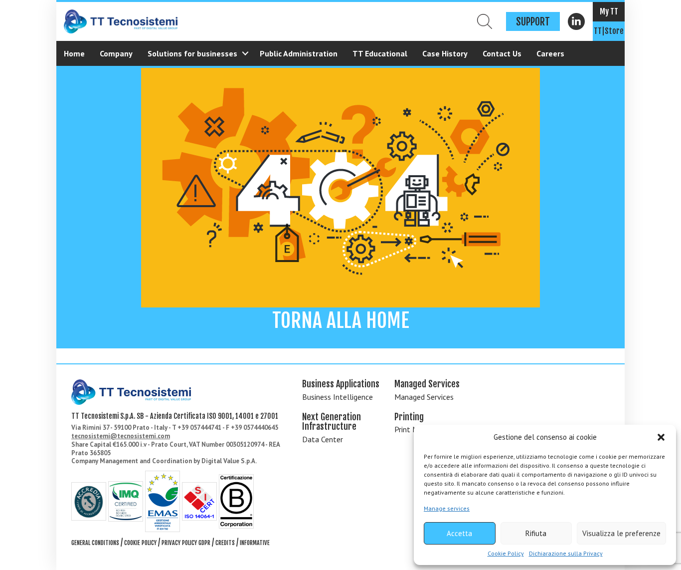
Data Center (322, 439)
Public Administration (299, 53)
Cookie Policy (506, 553)
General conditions (95, 543)
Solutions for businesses (192, 53)
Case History (445, 53)
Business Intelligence (337, 397)
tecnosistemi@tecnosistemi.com (120, 436)
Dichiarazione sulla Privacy (566, 553)
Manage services (447, 508)
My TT (609, 11)
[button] (661, 437)
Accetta (459, 533)
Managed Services (424, 397)
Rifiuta (535, 533)
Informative (255, 543)
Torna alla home (340, 320)
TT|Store (609, 31)
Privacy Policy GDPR (186, 543)
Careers (550, 53)
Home (74, 53)
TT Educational (379, 53)
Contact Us (502, 53)
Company (116, 53)
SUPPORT (533, 21)
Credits (225, 543)
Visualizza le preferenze (621, 533)
